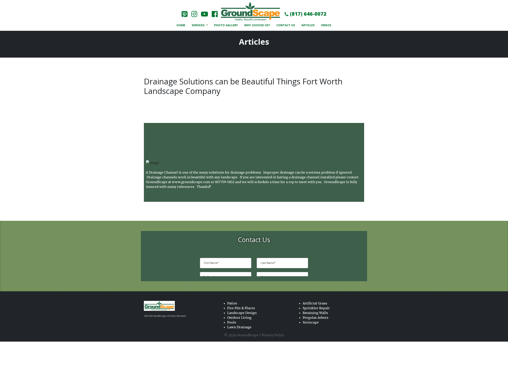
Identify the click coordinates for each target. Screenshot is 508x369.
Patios (232, 303)
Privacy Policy (273, 335)
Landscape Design (242, 313)
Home (181, 25)
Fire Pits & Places (241, 308)
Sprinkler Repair (316, 308)
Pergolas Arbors (315, 318)
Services (198, 25)
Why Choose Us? (257, 25)
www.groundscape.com (191, 182)
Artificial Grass (315, 303)
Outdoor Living (239, 318)
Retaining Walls (315, 313)
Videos (326, 25)
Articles (308, 25)
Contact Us (285, 25)
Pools (231, 322)
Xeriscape (311, 322)
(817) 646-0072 (307, 13)
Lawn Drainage (239, 327)
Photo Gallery (226, 25)
